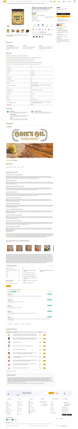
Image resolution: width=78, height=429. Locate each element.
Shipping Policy (8, 411)
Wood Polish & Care (29, 3)
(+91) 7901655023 (65, 408)
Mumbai (52, 401)
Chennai (52, 407)
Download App (19, 401)
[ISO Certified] (14, 419)
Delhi (51, 403)
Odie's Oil (43, 3)
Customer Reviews (20, 404)
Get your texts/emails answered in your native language (67, 405)
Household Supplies (18, 3)
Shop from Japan (18, 423)
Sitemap (7, 407)
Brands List (18, 403)
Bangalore (52, 404)
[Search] (54, 1)
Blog (17, 412)
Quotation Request (9, 404)
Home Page (7, 3)
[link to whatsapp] (15, 26)
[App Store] (64, 415)
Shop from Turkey (43, 423)
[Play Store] (69, 415)
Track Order (8, 408)
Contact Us (7, 403)
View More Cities (53, 412)
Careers (18, 411)
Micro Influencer (8, 412)
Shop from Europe (49, 423)
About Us (7, 401)
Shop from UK (13, 423)
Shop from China (37, 423)
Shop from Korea (31, 423)
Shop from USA (8, 423)
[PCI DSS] (8, 419)
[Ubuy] (4, 1)
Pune (51, 411)
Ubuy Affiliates (19, 414)
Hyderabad (52, 408)
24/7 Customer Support (66, 402)
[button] (59, 1)
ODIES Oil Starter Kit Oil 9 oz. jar (17, 342)
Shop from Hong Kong (25, 423)
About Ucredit (19, 408)
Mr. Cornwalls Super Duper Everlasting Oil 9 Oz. (19, 349)
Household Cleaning (23, 3)
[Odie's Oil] (18, 17)
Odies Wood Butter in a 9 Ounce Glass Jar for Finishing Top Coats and (23, 345)
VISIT (44, 338)
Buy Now (51, 34)
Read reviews (50, 291)
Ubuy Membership (8, 414)
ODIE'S (33, 6)
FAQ (17, 407)
